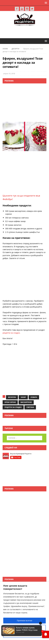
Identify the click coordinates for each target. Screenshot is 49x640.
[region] (24, 611)
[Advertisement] (26, 31)
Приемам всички (24, 620)
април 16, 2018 (9, 73)
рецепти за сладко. (11, 333)
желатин (12, 397)
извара (34, 397)
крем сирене (10, 402)
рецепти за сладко (13, 407)
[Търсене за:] (24, 438)
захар (23, 397)
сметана (30, 407)
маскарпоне (26, 402)
